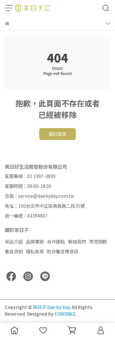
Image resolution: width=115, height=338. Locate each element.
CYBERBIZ (65, 314)
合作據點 (56, 241)
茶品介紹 (14, 241)
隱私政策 (35, 251)
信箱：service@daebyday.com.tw (39, 196)
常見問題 (98, 241)
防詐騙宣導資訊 (62, 251)
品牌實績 (35, 241)
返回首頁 (57, 134)
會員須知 (14, 251)
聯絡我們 (77, 241)
